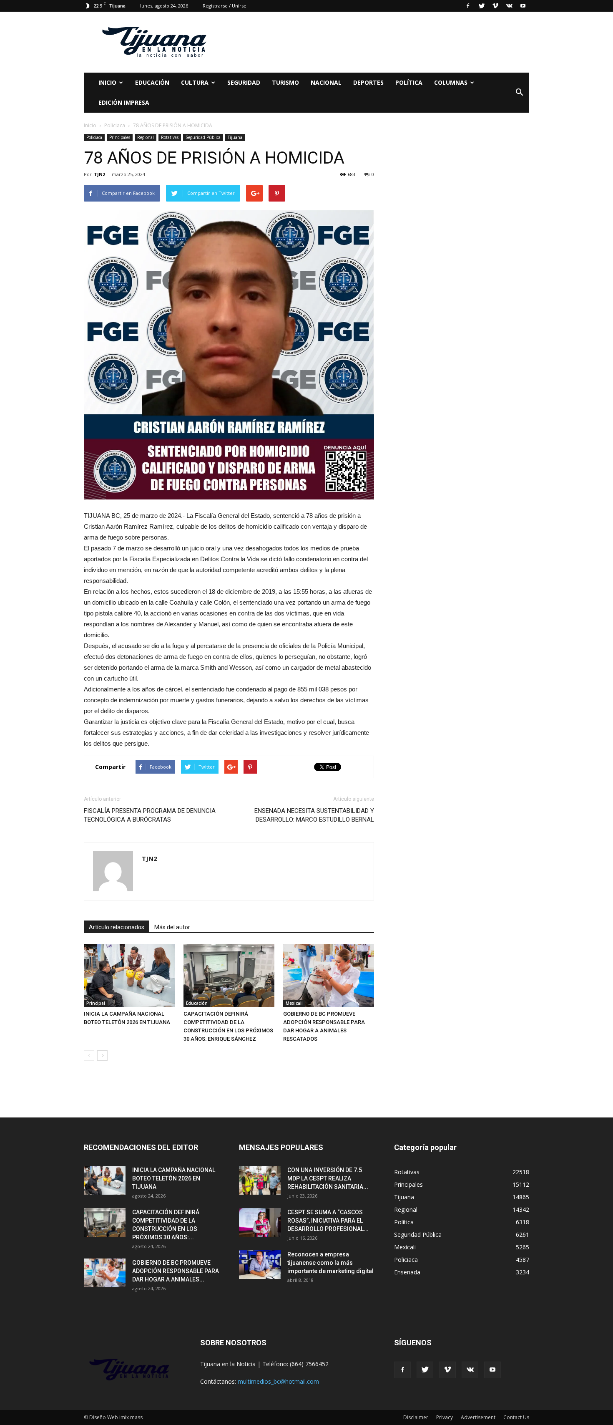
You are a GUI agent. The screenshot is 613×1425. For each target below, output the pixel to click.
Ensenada (407, 1272)
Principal (95, 1003)
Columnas (450, 82)
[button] (519, 93)
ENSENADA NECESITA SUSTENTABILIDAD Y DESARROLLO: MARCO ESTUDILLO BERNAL (314, 815)
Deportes (368, 82)
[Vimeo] (495, 6)
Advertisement (478, 1417)
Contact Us (516, 1417)
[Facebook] (468, 6)
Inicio (107, 82)
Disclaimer (415, 1417)
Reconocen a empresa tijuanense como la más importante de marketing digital (330, 1262)
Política (408, 82)
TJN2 (99, 174)
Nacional (326, 82)
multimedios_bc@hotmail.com (278, 1381)
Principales (119, 137)
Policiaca (94, 137)
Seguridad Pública (203, 137)
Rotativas (169, 137)
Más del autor (172, 927)
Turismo (285, 82)
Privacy (444, 1417)
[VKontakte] (509, 6)
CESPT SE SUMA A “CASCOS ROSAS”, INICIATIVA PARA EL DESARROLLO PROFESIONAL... (328, 1220)
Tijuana (235, 137)
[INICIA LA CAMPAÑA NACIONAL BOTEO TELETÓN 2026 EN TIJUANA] (129, 975)
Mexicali (294, 1003)
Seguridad (243, 82)
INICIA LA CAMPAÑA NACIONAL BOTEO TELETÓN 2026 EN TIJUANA (173, 1178)
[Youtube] (523, 6)
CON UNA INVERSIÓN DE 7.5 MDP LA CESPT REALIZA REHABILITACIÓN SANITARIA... (327, 1178)
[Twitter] (481, 6)
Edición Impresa (123, 102)
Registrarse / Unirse (224, 6)
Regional (145, 137)
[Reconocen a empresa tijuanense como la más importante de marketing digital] (260, 1264)
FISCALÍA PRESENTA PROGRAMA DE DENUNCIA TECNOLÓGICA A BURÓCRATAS (150, 815)
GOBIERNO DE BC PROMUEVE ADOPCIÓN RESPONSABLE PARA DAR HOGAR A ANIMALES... (175, 1271)
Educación (152, 82)
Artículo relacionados (116, 927)
